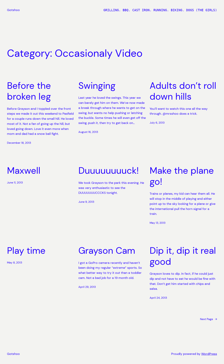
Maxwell (23, 170)
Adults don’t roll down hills (183, 91)
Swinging (96, 85)
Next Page (208, 319)
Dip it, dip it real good (183, 256)
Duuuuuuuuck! (108, 170)
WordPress (209, 354)
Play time (26, 250)
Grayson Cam (106, 250)
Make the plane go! (182, 176)
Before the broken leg (29, 91)
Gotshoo (13, 10)
